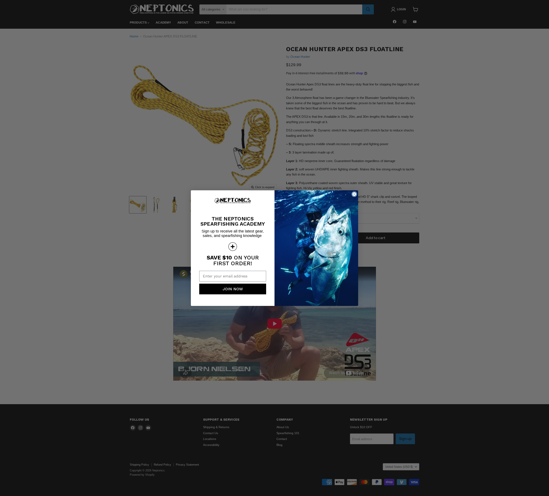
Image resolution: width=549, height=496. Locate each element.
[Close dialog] (354, 194)
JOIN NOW (233, 289)
